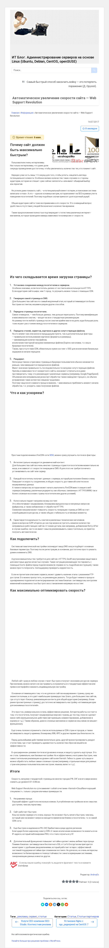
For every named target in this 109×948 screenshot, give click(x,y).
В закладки (91, 128)
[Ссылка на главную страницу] (39, 46)
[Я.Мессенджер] (42, 904)
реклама (22, 916)
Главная (15, 113)
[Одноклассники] (50, 904)
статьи (42, 916)
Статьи (71, 916)
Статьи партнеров (88, 916)
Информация (27, 113)
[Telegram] (54, 904)
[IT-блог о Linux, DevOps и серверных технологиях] (31, 23)
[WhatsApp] (62, 904)
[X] (58, 904)
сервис (33, 916)
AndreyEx (94, 874)
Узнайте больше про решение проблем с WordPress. (36, 941)
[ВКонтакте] (46, 904)
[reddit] (66, 904)
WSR (52, 455)
